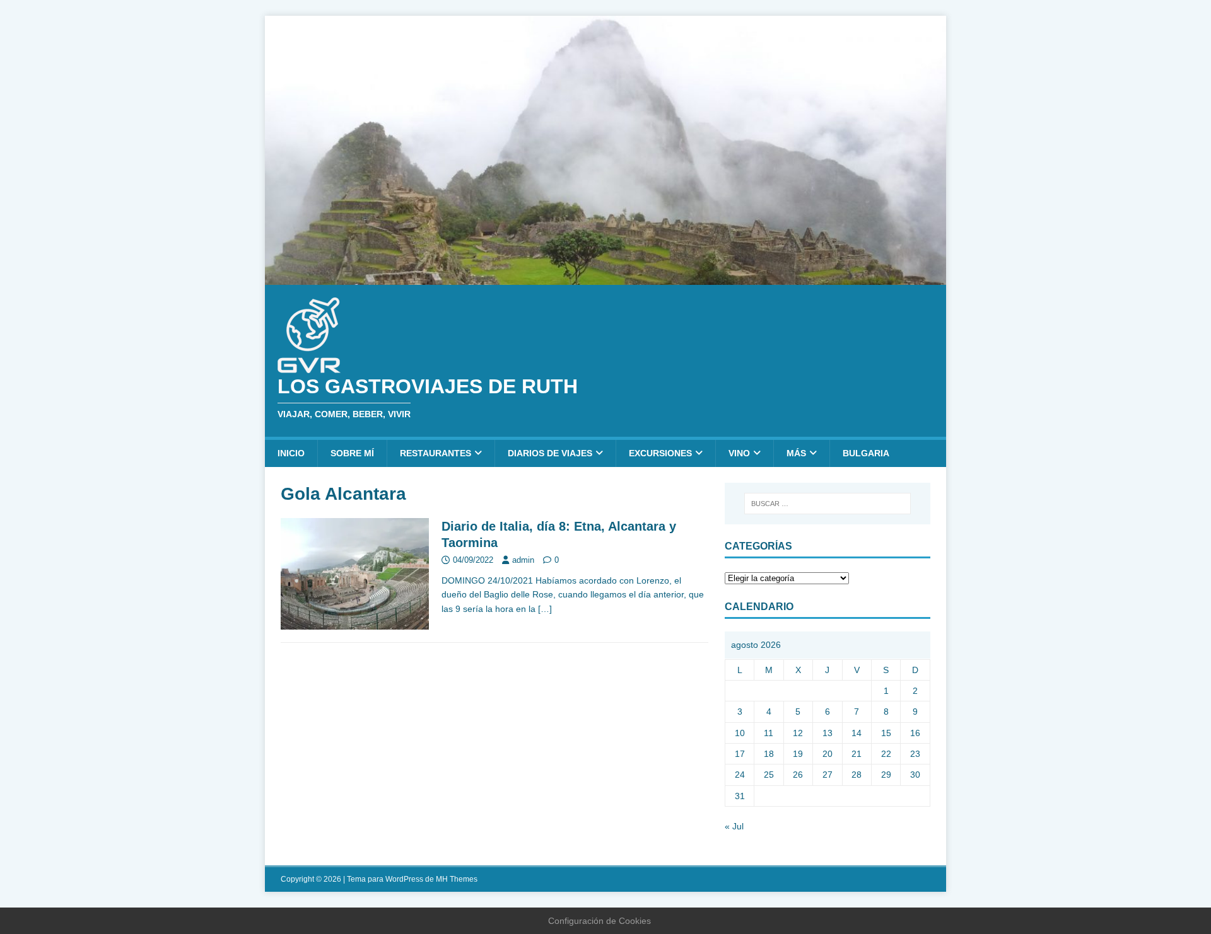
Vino (739, 453)
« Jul (734, 826)
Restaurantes (435, 453)
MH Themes (456, 879)
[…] (545, 609)
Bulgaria (866, 453)
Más (796, 453)
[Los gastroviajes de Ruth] (605, 277)
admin (523, 560)
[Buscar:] (827, 503)
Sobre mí (352, 453)
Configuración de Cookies (599, 921)
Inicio (291, 453)
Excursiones (660, 453)
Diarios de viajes (550, 453)
